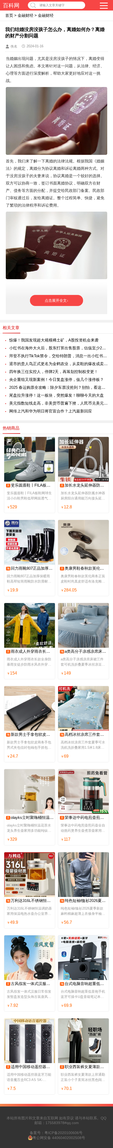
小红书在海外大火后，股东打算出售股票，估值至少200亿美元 (58, 348)
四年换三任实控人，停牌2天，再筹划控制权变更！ (53, 371)
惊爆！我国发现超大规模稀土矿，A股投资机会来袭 (54, 340)
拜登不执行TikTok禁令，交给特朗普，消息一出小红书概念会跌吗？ (58, 356)
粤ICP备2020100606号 (63, 1133)
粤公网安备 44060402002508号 (59, 1138)
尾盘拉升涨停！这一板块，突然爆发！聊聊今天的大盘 (56, 395)
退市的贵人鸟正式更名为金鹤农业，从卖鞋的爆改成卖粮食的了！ (58, 363)
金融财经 (25, 15)
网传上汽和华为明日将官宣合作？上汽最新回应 (50, 411)
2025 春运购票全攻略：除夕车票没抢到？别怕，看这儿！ (58, 387)
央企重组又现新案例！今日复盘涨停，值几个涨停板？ (56, 379)
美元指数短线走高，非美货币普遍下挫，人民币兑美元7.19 (58, 403)
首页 (9, 15)
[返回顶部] (102, 1027)
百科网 (11, 5)
